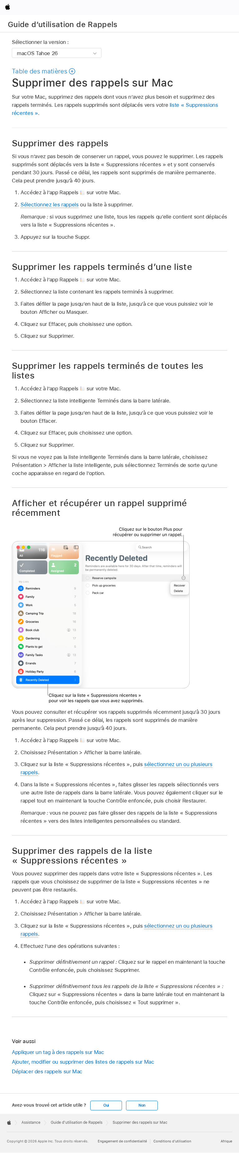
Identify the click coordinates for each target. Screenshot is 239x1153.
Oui (106, 1105)
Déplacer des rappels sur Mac (47, 1071)
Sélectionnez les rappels (49, 204)
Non (141, 1105)
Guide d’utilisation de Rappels (63, 24)
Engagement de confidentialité (122, 1141)
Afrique (226, 1141)
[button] (44, 71)
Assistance (30, 1122)
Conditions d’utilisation (172, 1141)
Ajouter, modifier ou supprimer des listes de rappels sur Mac (83, 1062)
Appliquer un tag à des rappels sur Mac (58, 1052)
